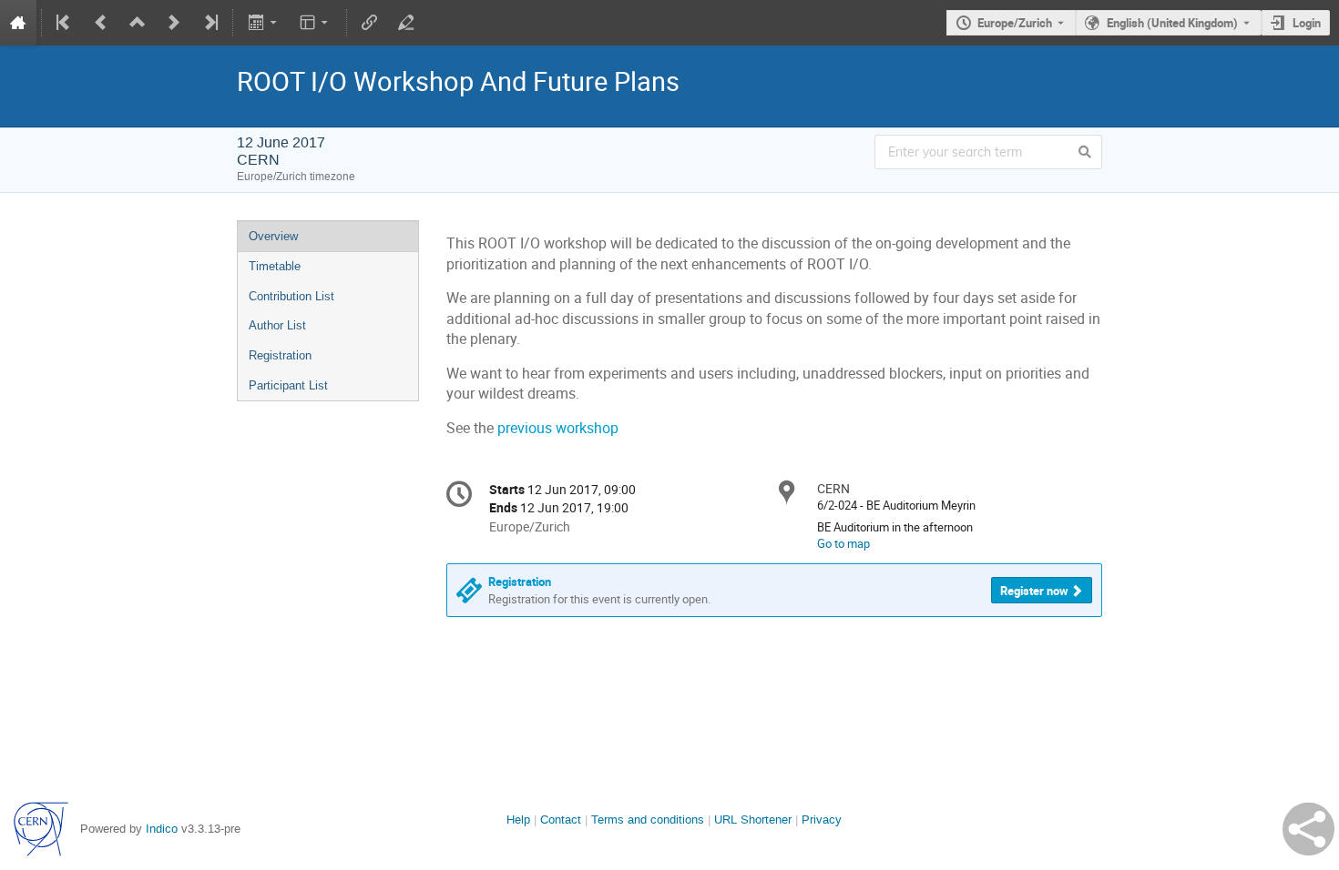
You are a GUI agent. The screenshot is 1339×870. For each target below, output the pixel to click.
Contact (560, 819)
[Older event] (101, 23)
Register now (1034, 590)
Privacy (822, 819)
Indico (162, 828)
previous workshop (557, 428)
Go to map (843, 543)
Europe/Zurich (1014, 23)
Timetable (275, 266)
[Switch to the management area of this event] (406, 23)
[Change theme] (316, 23)
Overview (273, 236)
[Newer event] (174, 23)
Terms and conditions (647, 819)
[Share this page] (1308, 829)
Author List (277, 325)
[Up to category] (137, 23)
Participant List (288, 385)
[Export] (264, 23)
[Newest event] (209, 23)
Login (1307, 23)
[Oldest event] (64, 23)
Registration (280, 355)
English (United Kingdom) (1172, 23)
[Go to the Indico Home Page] (18, 23)
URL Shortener (753, 819)
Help (518, 819)
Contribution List (291, 296)
